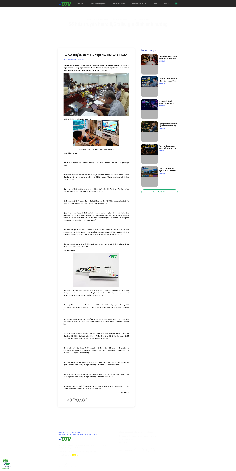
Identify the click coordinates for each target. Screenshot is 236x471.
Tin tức (155, 4)
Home (89, 20)
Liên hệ (166, 4)
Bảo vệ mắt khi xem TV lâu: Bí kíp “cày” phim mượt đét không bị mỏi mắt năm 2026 (168, 80)
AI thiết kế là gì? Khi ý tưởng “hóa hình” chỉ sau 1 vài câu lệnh (168, 102)
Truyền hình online (118, 4)
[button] (72, 400)
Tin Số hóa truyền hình (102, 20)
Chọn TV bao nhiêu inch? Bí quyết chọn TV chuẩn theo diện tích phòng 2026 (168, 170)
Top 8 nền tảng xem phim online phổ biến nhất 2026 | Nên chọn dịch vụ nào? (168, 147)
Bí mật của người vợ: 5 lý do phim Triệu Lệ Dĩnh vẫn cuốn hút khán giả (168, 57)
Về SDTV (80, 4)
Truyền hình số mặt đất (98, 4)
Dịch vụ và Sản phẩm (139, 4)
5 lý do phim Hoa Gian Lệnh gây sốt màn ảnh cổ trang (168, 125)
